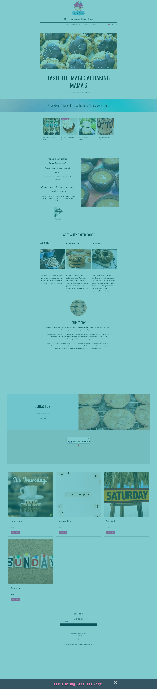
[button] (115, 682)
